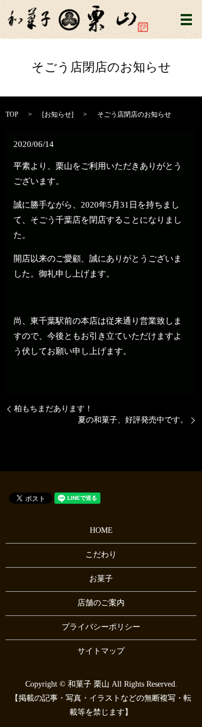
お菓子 (101, 578)
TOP (12, 114)
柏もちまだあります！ (53, 408)
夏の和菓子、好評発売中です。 (133, 420)
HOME (101, 530)
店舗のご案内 (101, 603)
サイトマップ (101, 651)
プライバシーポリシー (101, 627)
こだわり (101, 554)
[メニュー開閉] (186, 19)
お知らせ (57, 114)
